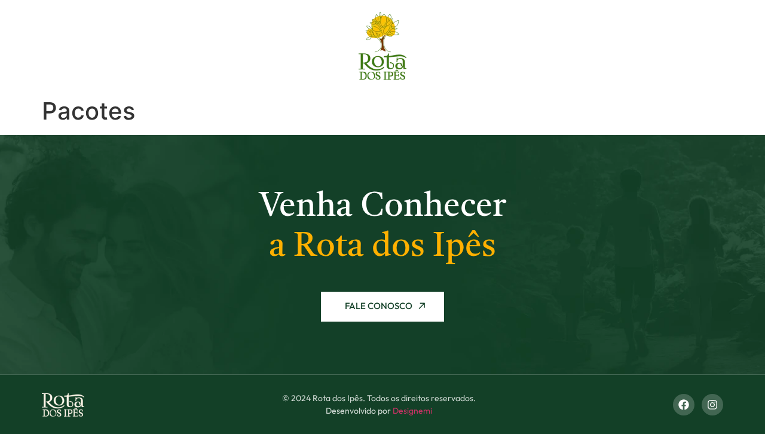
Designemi (412, 410)
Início (68, 46)
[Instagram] (712, 404)
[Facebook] (683, 404)
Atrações (528, 46)
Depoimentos (609, 46)
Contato (689, 46)
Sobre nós (132, 46)
